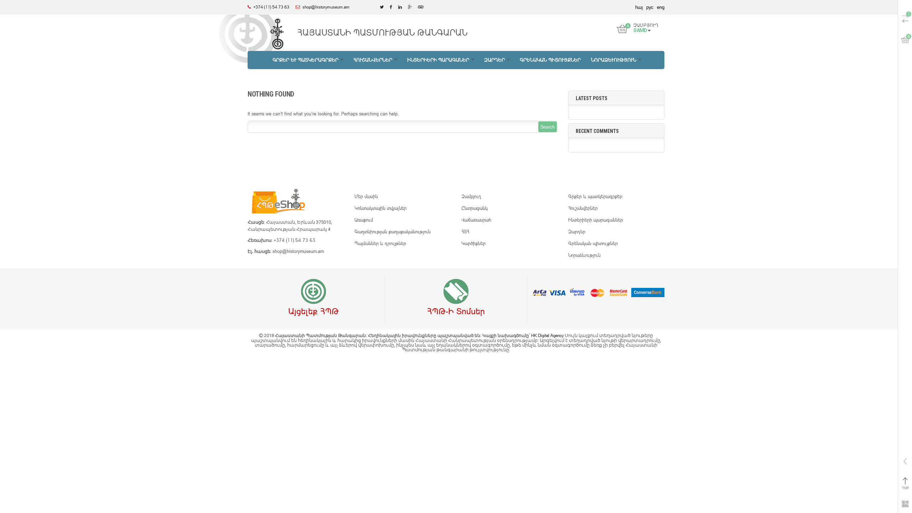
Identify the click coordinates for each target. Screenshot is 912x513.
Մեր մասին (366, 196)
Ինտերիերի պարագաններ (595, 220)
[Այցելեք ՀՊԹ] (313, 292)
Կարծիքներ (473, 243)
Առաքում (363, 220)
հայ (639, 7)
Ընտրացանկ (474, 208)
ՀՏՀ (465, 231)
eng (660, 7)
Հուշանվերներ (583, 208)
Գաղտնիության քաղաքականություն (392, 231)
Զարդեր (576, 231)
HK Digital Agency (548, 335)
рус (649, 7)
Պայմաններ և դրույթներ (380, 243)
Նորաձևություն (584, 255)
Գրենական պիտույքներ (593, 243)
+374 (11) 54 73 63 (294, 240)
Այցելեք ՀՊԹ (313, 311)
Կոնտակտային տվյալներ (380, 208)
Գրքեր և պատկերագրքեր (595, 196)
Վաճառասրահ (476, 220)
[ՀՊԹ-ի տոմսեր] (456, 292)
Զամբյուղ (471, 196)
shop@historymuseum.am (298, 251)
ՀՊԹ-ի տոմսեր (456, 311)
